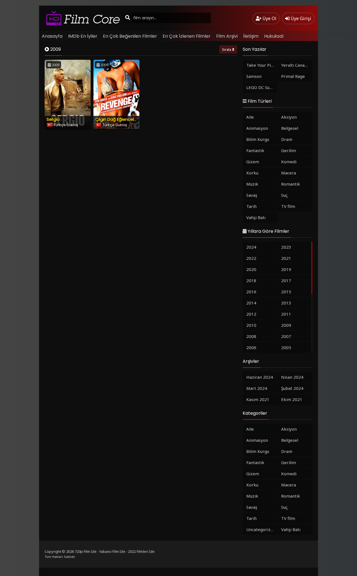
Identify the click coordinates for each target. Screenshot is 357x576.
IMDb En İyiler (82, 36)
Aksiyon (289, 117)
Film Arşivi (227, 36)
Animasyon (257, 128)
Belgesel (289, 128)
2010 (251, 325)
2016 (251, 291)
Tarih (251, 206)
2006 (251, 347)
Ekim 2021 (291, 399)
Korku (252, 173)
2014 (251, 303)
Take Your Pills (260, 65)
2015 (286, 291)
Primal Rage (293, 76)
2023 (286, 247)
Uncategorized (261, 529)
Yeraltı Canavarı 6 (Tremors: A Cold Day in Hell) (296, 65)
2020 (251, 269)
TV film (288, 206)
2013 (286, 303)
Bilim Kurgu (257, 139)
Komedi (288, 161)
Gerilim (288, 150)
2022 (251, 258)
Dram (286, 139)
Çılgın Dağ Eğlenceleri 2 (118, 119)
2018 (251, 280)
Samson (254, 76)
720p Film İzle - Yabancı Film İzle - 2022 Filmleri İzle (115, 551)
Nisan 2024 (292, 377)
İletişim (251, 36)
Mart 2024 (256, 388)
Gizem (252, 161)
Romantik (290, 184)
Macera (288, 173)
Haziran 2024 (259, 377)
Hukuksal (273, 36)
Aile (250, 117)
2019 (286, 269)
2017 (286, 280)
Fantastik (255, 150)
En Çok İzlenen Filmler (187, 36)
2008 (251, 336)
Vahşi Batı (256, 217)
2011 (286, 314)
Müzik (252, 184)
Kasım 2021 (257, 399)
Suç (284, 195)
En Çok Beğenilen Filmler (130, 36)
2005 (286, 347)
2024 (251, 247)
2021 (286, 258)
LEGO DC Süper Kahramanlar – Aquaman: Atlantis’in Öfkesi (261, 87)
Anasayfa (52, 36)
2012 (251, 314)
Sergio (53, 119)
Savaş (251, 195)
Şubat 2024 (292, 388)
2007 (286, 336)
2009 (286, 325)
